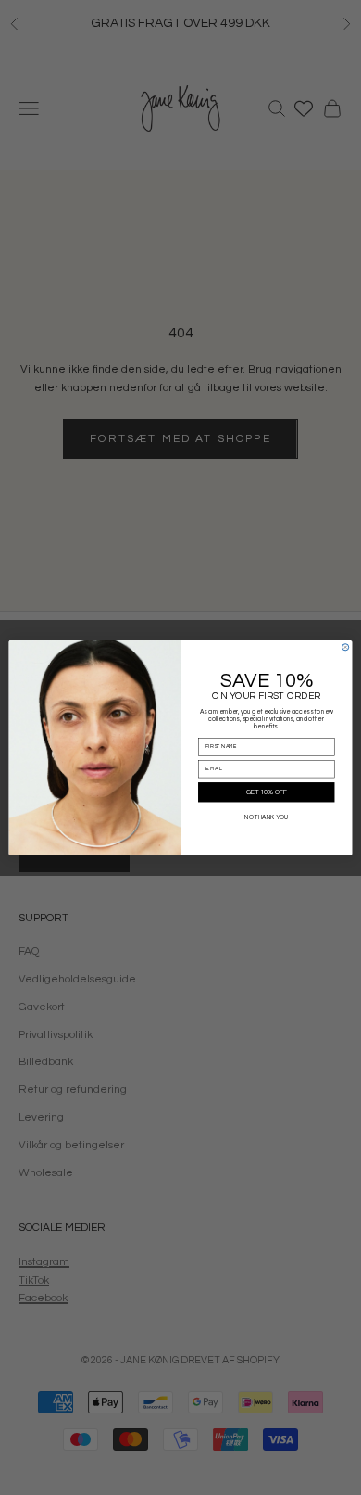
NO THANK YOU (266, 818)
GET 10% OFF (266, 792)
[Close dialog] (345, 646)
